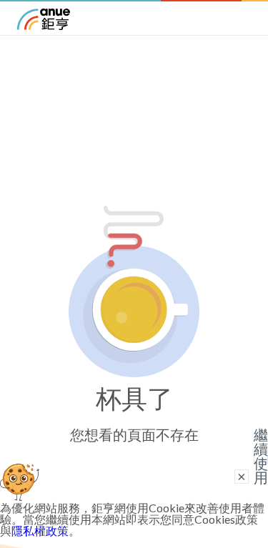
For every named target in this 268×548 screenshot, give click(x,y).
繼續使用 (261, 456)
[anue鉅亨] (43, 25)
